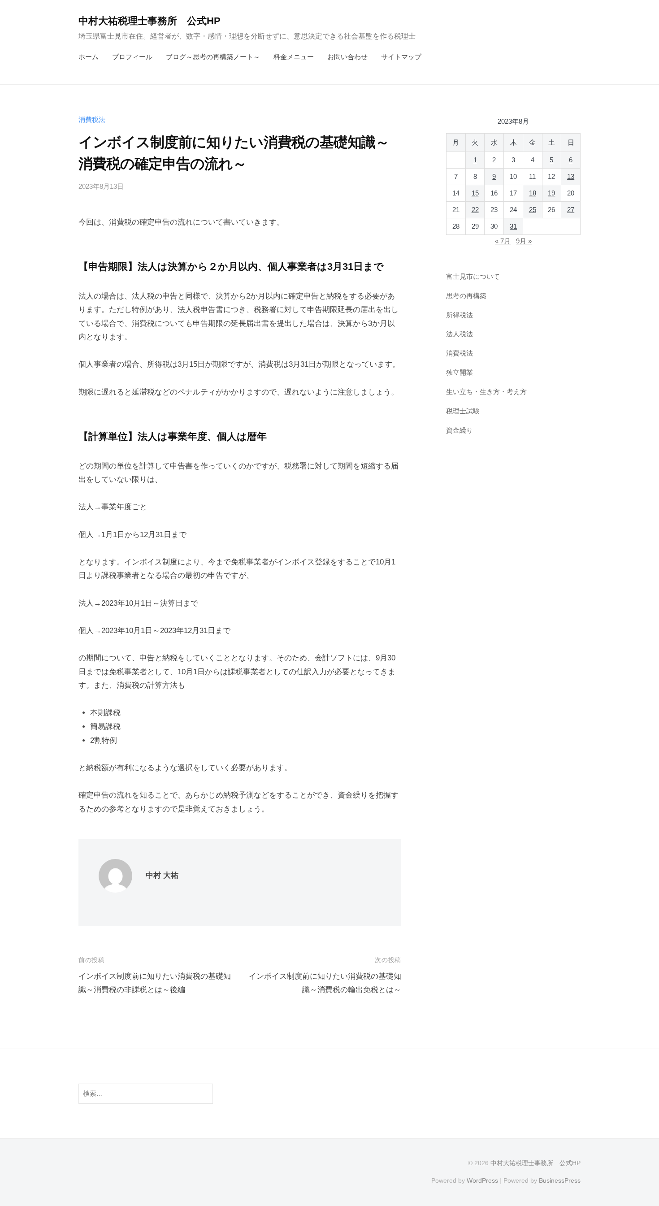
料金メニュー (293, 57)
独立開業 (459, 372)
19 (551, 193)
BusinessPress (560, 1180)
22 (475, 209)
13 (570, 176)
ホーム (88, 57)
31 (513, 226)
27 (570, 209)
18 (532, 193)
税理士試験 (463, 411)
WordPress (482, 1180)
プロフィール (132, 57)
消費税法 (91, 119)
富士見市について (473, 276)
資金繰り (459, 430)
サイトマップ (401, 57)
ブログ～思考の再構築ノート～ (213, 57)
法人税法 (459, 334)
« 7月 (503, 241)
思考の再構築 (466, 295)
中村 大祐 (162, 875)
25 (532, 209)
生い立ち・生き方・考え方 (486, 391)
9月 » (524, 241)
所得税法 (459, 315)
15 (475, 193)
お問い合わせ (347, 57)
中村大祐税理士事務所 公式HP (149, 20)
